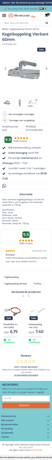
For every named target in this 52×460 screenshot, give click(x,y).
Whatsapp (7, 163)
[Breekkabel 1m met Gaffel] (12, 312)
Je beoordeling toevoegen (26, 375)
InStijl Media (36, 450)
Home (5, 29)
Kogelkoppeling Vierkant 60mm (24, 29)
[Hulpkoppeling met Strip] (37, 312)
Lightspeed (27, 447)
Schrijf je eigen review (9, 44)
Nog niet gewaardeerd (10, 337)
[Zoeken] (46, 22)
